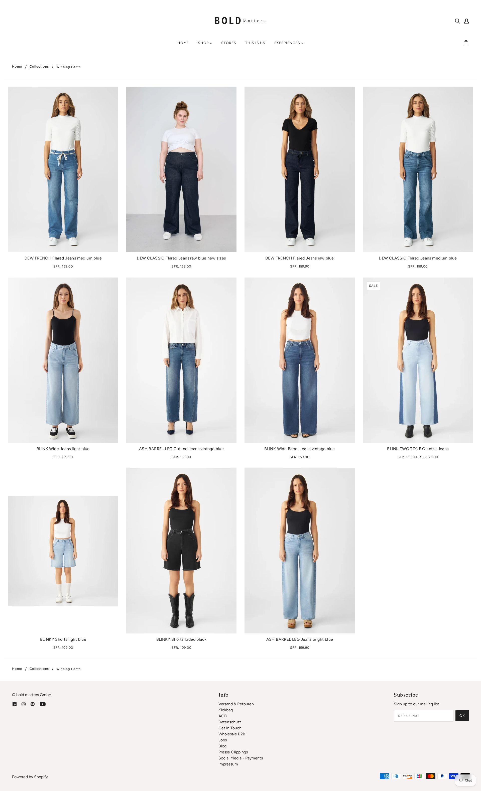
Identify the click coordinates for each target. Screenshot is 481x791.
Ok (462, 716)
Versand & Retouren (236, 704)
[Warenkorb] (466, 43)
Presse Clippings (233, 752)
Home (17, 66)
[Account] (466, 21)
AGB (222, 716)
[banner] (240, 20)
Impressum (228, 764)
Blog (222, 746)
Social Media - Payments (240, 758)
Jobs (222, 740)
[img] (457, 21)
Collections (39, 66)
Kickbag (225, 710)
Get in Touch (230, 728)
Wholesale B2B (231, 734)
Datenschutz (229, 722)
